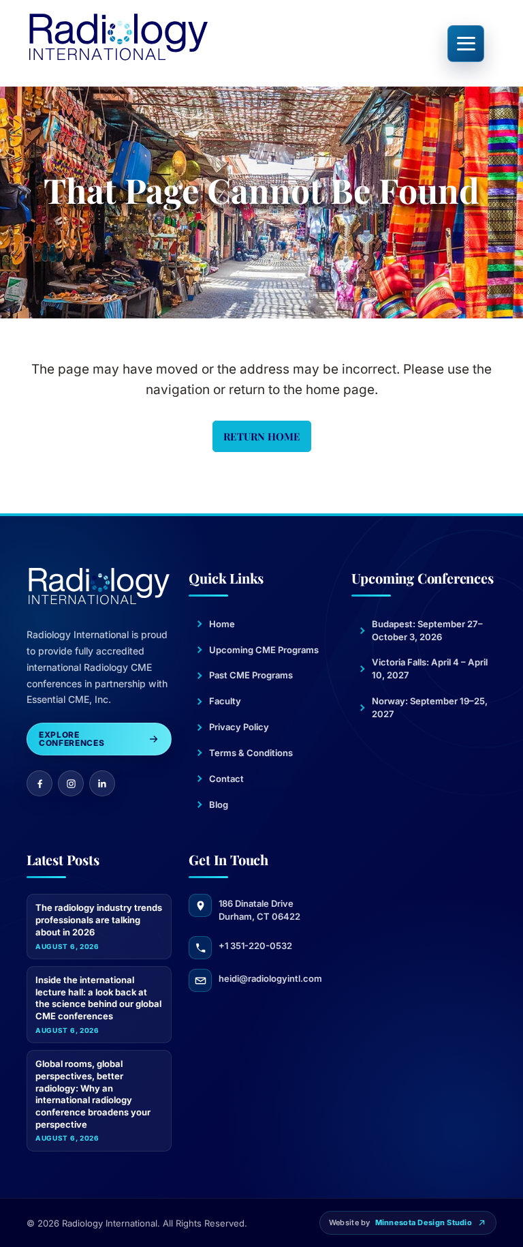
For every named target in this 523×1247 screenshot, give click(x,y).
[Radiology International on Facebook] (39, 783)
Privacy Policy (239, 726)
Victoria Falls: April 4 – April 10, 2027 (430, 668)
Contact (226, 778)
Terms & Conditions (251, 752)
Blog (218, 804)
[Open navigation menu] (465, 43)
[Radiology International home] (118, 36)
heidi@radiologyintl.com (270, 978)
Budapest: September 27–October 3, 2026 (427, 630)
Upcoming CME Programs (264, 649)
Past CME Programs (251, 675)
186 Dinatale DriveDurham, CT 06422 (259, 910)
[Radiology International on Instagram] (71, 783)
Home (222, 623)
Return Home (261, 436)
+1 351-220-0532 (255, 945)
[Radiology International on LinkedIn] (102, 783)
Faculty (225, 700)
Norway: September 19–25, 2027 (430, 707)
